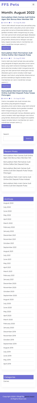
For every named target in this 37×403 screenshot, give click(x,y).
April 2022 (7, 219)
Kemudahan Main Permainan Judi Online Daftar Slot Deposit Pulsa (16, 163)
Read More (6, 48)
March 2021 (7, 271)
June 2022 (7, 211)
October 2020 (8, 291)
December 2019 (9, 332)
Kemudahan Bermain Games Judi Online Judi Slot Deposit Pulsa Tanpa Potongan (17, 170)
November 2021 (9, 239)
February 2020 (9, 324)
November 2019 (9, 336)
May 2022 (7, 215)
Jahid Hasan (29, 396)
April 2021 (7, 267)
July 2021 (6, 255)
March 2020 (8, 320)
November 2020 (9, 287)
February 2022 (9, 227)
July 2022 (7, 207)
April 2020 (7, 316)
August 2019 (8, 348)
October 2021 (8, 243)
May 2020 (7, 311)
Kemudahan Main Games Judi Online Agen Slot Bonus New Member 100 (18, 157)
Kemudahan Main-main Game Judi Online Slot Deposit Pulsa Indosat (17, 178)
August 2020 (8, 299)
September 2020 (10, 295)
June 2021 (7, 259)
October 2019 (8, 340)
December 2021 (9, 235)
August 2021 (8, 251)
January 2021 (8, 279)
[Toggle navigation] (33, 4)
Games (6, 381)
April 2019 (7, 364)
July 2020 (7, 303)
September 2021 (9, 247)
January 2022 (8, 231)
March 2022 (8, 223)
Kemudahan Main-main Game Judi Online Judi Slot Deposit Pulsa (17, 184)
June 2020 (7, 307)
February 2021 (8, 275)
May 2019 (7, 360)
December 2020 (9, 283)
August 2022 (8, 203)
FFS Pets (10, 4)
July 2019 (7, 352)
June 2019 (7, 356)
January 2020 (8, 328)
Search (6, 134)
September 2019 (9, 344)
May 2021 (7, 263)
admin (5, 23)
